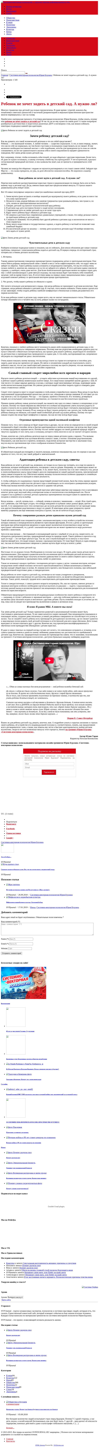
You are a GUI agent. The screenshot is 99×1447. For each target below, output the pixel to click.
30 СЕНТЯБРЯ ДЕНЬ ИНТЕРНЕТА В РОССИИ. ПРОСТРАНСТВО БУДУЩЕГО (32, 1122)
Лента (8, 34)
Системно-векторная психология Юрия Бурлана (31, 75)
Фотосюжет (11, 11)
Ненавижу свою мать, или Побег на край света (45, 1272)
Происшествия (12, 20)
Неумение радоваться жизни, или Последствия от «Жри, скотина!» (28, 889)
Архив (4, 1297)
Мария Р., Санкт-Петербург (80, 718)
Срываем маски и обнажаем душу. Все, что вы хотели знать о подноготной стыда (28, 869)
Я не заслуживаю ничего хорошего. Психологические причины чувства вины (58, 1277)
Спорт (9, 13)
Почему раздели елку (13, 1157)
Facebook (10, 829)
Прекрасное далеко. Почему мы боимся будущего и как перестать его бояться (32, 1409)
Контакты (10, 1441)
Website (4, 948)
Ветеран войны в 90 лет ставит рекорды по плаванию (23, 1142)
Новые (3, 1147)
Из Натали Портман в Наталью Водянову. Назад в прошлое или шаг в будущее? (32, 1069)
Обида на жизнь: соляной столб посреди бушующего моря (47, 1270)
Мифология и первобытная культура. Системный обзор (24, 902)
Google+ (9, 838)
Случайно (4, 1084)
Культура (10, 29)
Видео (9, 9)
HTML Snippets (40, 1445)
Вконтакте (11, 824)
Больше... (10, 1428)
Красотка (10, 1263)
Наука (8, 32)
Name (5, 939)
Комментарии (5, 1003)
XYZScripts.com (59, 1445)
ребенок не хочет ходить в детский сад (22, 121)
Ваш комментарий (10, 922)
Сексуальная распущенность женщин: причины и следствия (49, 1263)
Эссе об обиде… (6, 857)
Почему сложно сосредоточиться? (17, 1188)
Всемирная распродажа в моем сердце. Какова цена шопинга (26, 1178)
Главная (4, 75)
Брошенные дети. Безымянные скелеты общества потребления (26, 1059)
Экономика (11, 27)
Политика (10, 25)
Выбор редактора (13, 6)
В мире (9, 22)
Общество (10, 18)
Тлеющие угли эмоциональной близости (19, 1168)
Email (5, 944)
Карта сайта (6, 1300)
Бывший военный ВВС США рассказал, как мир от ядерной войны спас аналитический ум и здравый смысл (41, 1094)
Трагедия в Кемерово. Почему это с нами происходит (23, 1079)
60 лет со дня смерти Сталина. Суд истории (20, 1031)
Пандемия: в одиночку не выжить (17, 1132)
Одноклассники (13, 833)
